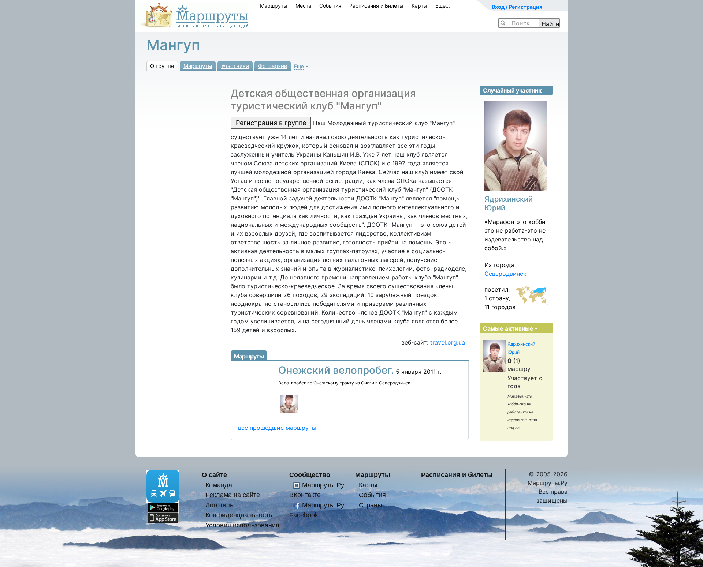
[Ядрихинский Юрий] (289, 403)
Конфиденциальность (238, 515)
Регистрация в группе (271, 123)
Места (303, 6)
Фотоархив (272, 66)
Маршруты (273, 6)
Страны (370, 505)
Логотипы (220, 505)
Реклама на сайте (232, 495)
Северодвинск (505, 273)
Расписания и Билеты (376, 6)
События (330, 6)
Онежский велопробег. (336, 370)
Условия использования (242, 525)
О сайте (214, 474)
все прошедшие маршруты (277, 427)
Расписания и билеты (456, 474)
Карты (419, 6)
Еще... (442, 6)
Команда (218, 485)
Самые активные (508, 328)
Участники (235, 66)
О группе (162, 66)
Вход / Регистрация (517, 7)
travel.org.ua (447, 342)
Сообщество (309, 474)
